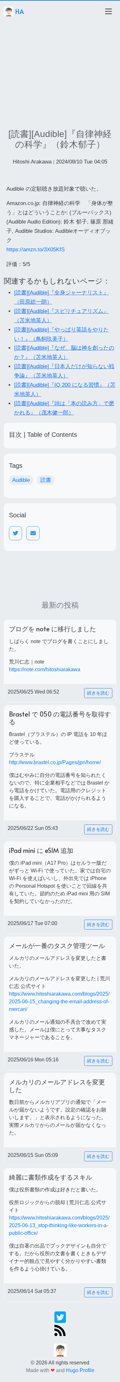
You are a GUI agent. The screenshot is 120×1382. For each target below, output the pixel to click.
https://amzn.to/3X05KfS (35, 250)
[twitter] (60, 1316)
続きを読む (98, 692)
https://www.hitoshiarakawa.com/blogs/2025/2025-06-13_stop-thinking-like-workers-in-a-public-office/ (59, 1225)
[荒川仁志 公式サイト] (60, 1349)
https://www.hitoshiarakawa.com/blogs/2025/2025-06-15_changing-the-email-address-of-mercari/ (59, 1001)
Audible (21, 480)
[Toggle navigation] (108, 11)
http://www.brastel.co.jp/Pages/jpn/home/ (55, 762)
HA (18, 11)
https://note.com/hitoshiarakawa (44, 669)
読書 (45, 480)
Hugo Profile (80, 1370)
